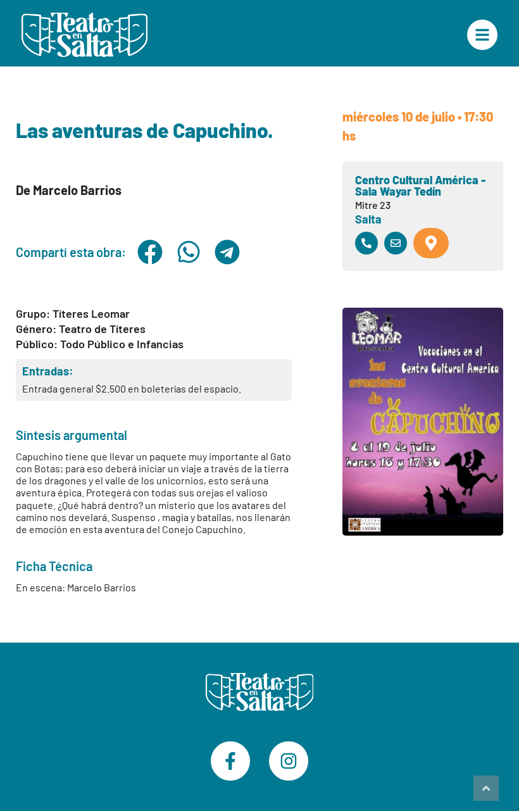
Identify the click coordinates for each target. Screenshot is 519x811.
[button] (150, 252)
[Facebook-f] (230, 761)
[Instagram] (288, 761)
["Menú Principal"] (482, 35)
